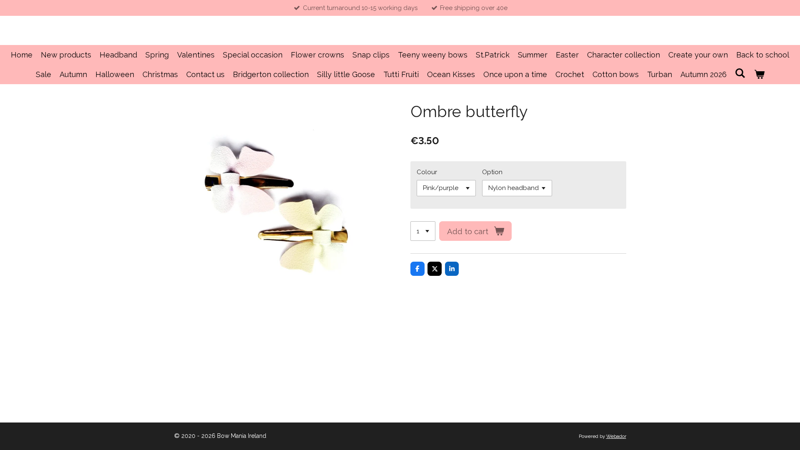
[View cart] (759, 74)
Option (492, 172)
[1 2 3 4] (422, 231)
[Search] (740, 73)
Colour (427, 172)
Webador (616, 436)
